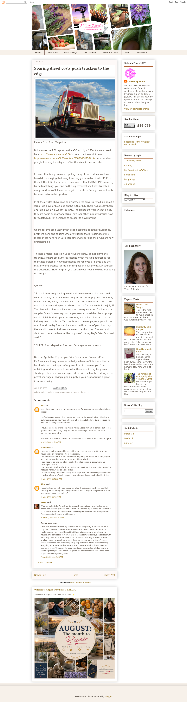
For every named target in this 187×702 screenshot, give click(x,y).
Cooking (128, 165)
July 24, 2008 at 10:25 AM (51, 479)
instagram (129, 433)
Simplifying (129, 174)
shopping (75, 392)
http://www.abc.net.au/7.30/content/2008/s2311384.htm (65, 158)
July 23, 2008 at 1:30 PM (51, 442)
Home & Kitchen (110, 52)
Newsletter (142, 52)
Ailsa (43, 484)
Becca (43, 502)
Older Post (109, 575)
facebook (128, 438)
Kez (42, 405)
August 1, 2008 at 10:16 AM (52, 517)
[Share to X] (60, 388)
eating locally (46, 392)
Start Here (53, 52)
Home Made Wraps (142, 305)
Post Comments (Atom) (80, 582)
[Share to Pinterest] (65, 388)
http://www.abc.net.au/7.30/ (55, 154)
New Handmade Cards (144, 350)
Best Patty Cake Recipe (143, 328)
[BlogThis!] (57, 388)
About (127, 52)
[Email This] (54, 388)
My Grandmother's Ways (136, 170)
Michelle (45, 447)
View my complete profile (136, 108)
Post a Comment (45, 562)
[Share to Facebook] (62, 388)
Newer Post (40, 575)
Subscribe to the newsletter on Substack (137, 143)
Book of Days (70, 52)
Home (38, 52)
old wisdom (130, 183)
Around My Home (132, 160)
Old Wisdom (90, 52)
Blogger (108, 696)
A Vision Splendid (136, 81)
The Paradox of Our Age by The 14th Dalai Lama (144, 376)
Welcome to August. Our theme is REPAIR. (55, 589)
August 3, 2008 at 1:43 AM (52, 557)
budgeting (129, 179)
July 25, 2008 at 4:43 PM (51, 497)
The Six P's (84, 392)
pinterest (128, 443)
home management (61, 392)
